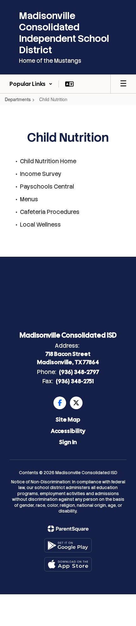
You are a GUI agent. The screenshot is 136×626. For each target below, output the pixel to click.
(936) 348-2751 (75, 381)
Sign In (68, 442)
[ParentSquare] (68, 528)
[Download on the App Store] (68, 564)
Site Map (68, 419)
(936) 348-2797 (79, 372)
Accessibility (68, 431)
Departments (18, 99)
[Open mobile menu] (123, 84)
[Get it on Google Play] (68, 545)
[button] (31, 84)
